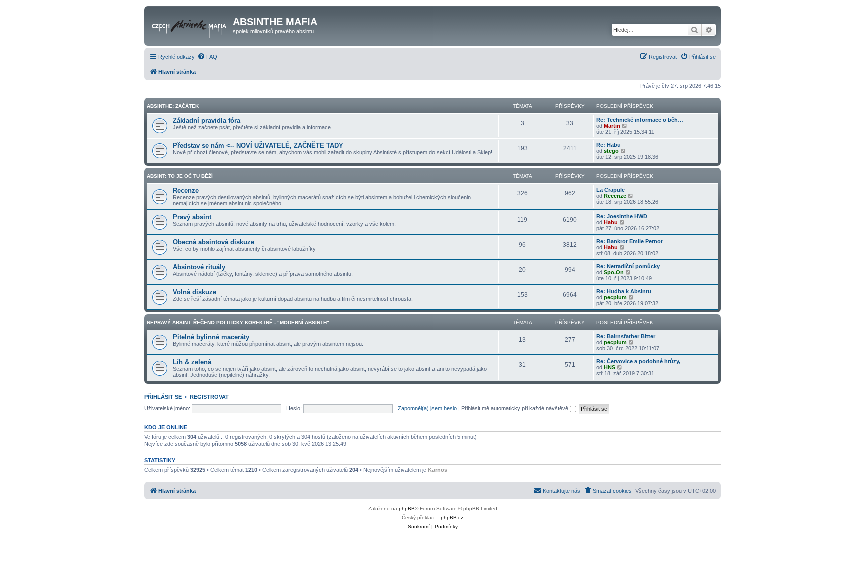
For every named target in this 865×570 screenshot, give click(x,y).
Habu (611, 222)
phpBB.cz (452, 517)
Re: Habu (608, 145)
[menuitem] (207, 57)
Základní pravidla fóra (206, 120)
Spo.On (614, 272)
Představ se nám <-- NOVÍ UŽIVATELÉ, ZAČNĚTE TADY (258, 145)
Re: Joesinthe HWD (621, 216)
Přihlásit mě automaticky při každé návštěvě (515, 408)
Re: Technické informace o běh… (639, 120)
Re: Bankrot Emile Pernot (629, 241)
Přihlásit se (163, 397)
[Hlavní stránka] (190, 25)
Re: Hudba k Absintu (623, 291)
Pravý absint (192, 217)
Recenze (186, 190)
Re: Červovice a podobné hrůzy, (638, 361)
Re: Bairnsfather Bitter (625, 336)
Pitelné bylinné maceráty (211, 337)
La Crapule (610, 190)
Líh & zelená (192, 362)
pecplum (615, 297)
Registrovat (209, 397)
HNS (609, 367)
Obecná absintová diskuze (213, 242)
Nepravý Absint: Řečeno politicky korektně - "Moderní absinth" (238, 322)
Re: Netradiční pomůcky (628, 266)
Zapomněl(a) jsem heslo (427, 408)
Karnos (437, 470)
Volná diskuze (194, 292)
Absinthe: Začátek (173, 106)
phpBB (407, 508)
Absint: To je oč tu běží (180, 176)
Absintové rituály (199, 267)
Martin (612, 126)
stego (611, 151)
